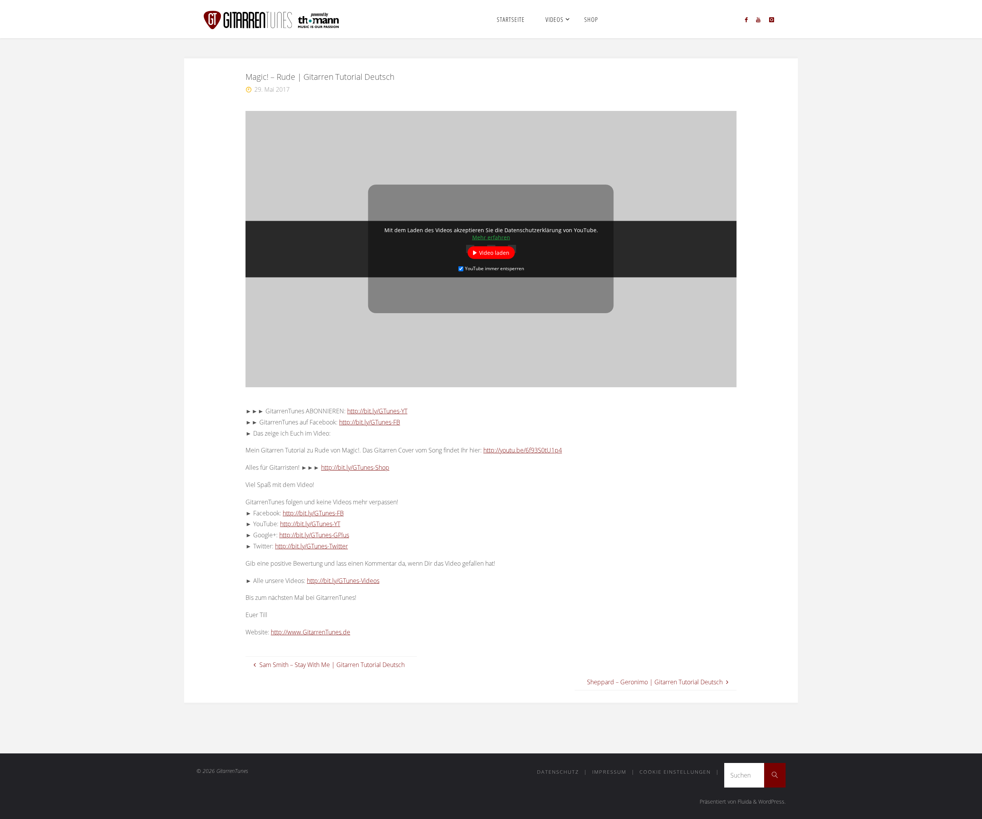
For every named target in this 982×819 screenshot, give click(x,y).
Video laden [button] (494, 252)
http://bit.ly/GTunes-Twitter (311, 546)
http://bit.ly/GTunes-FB (369, 422)
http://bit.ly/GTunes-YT (377, 411)
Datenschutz (558, 771)
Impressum (609, 771)
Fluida (743, 801)
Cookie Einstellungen (675, 771)
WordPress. (772, 801)
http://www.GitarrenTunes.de (310, 632)
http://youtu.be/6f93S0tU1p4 (522, 450)
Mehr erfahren (491, 237)
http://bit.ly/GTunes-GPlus (314, 535)
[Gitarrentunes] (280, 19)
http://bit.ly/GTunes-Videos (343, 580)
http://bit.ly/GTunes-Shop (355, 467)
